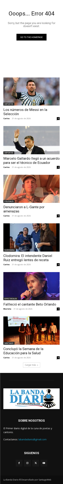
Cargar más (30, 365)
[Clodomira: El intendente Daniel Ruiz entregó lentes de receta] (31, 237)
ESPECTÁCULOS (10, 298)
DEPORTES (8, 104)
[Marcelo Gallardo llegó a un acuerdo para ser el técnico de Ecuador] (31, 140)
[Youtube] (44, 463)
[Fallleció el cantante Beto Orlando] (31, 286)
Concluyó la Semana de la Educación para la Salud (23, 351)
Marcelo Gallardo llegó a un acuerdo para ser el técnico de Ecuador (31, 160)
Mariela (7, 309)
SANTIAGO (8, 343)
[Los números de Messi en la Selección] (31, 91)
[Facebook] (19, 463)
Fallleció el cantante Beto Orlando (29, 304)
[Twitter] (35, 463)
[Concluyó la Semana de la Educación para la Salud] (31, 330)
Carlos (6, 118)
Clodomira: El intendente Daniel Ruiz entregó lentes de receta (27, 258)
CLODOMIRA (9, 250)
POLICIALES (9, 201)
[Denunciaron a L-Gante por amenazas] (31, 189)
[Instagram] (27, 463)
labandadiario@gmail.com (32, 439)
